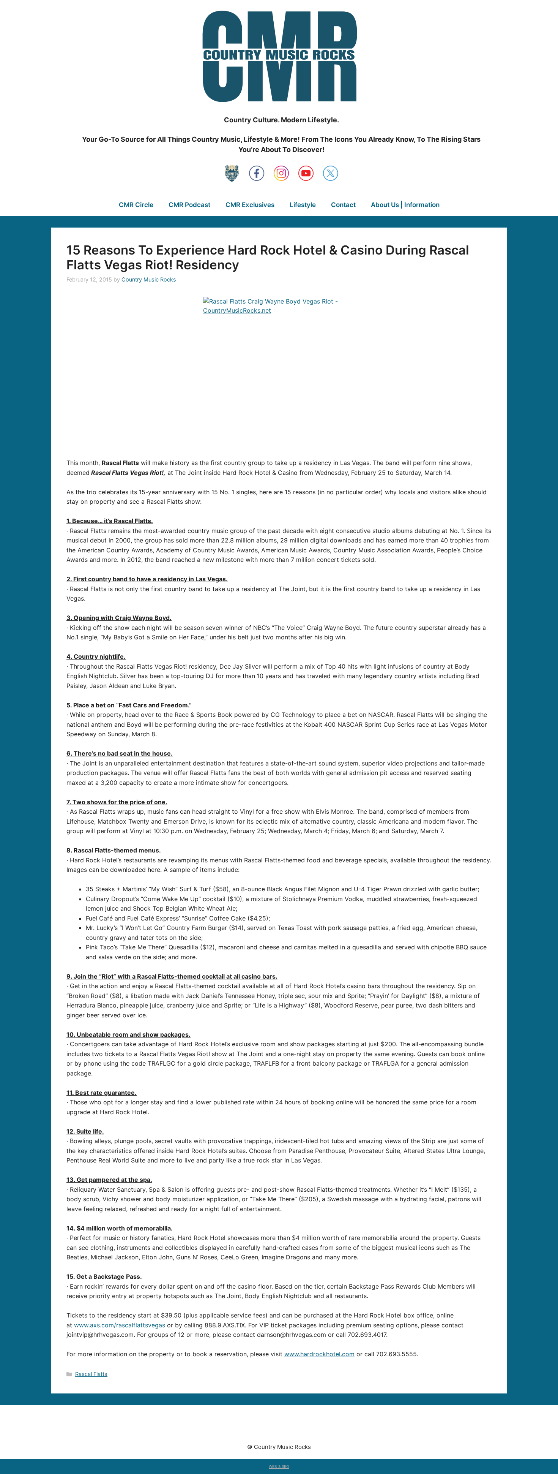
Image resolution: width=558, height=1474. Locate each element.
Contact (343, 205)
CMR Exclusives (249, 205)
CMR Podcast (189, 205)
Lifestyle (303, 205)
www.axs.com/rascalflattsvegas (119, 1325)
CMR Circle (136, 205)
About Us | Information (405, 205)
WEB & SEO (279, 1466)
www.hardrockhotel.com (319, 1354)
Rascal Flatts (91, 1374)
